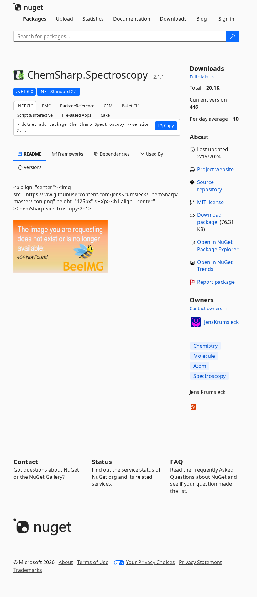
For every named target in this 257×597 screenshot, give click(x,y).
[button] (166, 125)
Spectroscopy (209, 375)
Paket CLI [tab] (130, 105)
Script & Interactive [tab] (35, 115)
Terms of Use (92, 562)
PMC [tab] (46, 105)
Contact (25, 461)
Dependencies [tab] (114, 154)
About (66, 562)
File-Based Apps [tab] (76, 115)
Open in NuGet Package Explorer (218, 246)
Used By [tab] (154, 154)
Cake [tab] (105, 115)
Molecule (204, 355)
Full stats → (202, 77)
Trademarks (27, 570)
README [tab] (32, 154)
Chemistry (205, 345)
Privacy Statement (200, 562)
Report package (216, 281)
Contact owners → (209, 308)
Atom (199, 365)
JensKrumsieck (221, 322)
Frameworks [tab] (70, 154)
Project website (215, 169)
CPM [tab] (108, 105)
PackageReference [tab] (77, 105)
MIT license (210, 202)
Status (102, 461)
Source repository (209, 186)
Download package (209, 218)
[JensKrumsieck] (196, 322)
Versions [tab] (32, 167)
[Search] (232, 36)
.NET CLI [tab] (25, 105)
